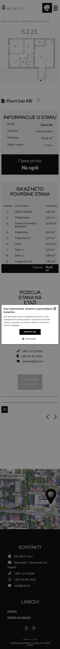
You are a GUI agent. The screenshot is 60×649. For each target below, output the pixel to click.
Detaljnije (16, 325)
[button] (30, 339)
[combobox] (54, 308)
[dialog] (29, 324)
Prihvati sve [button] (30, 332)
